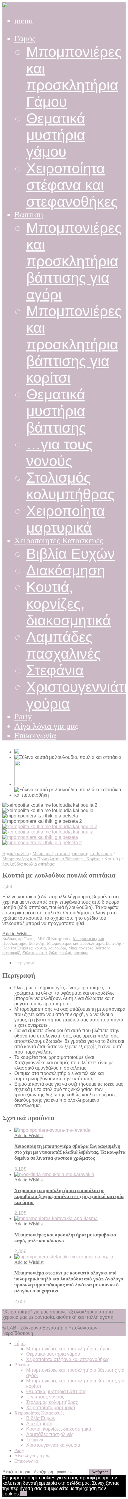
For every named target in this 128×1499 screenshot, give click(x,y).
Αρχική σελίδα (15, 853)
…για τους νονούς (45, 1396)
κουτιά (40, 948)
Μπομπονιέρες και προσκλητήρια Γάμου (68, 1348)
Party (23, 716)
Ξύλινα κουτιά (34, 953)
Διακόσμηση (65, 570)
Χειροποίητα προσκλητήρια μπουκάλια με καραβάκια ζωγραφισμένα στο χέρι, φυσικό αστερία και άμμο (69, 1196)
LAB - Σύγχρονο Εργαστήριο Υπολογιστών (52, 1327)
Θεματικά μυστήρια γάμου (55, 135)
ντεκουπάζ (11, 953)
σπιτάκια (81, 953)
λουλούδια (57, 948)
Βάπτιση (28, 214)
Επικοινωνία (35, 735)
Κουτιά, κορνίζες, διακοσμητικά (68, 603)
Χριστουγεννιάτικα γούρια (53, 1445)
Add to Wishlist (17, 933)
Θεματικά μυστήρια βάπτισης (56, 411)
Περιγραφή (24, 962)
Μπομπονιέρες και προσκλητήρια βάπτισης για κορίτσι (74, 344)
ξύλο (53, 953)
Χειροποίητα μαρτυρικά (50, 1407)
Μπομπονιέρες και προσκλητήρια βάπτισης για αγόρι (74, 261)
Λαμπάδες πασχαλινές (50, 1434)
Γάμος (24, 38)
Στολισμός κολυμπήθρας (52, 1402)
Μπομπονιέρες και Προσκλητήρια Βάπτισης (72, 853)
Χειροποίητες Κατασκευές (58, 540)
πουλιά (65, 953)
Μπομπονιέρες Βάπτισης (89, 948)
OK (23, 1493)
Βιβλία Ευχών (70, 554)
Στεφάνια (55, 670)
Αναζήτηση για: (17, 1471)
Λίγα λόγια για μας (46, 726)
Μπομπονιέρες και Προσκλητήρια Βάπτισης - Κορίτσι (51, 858)
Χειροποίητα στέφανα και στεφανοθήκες (72, 185)
